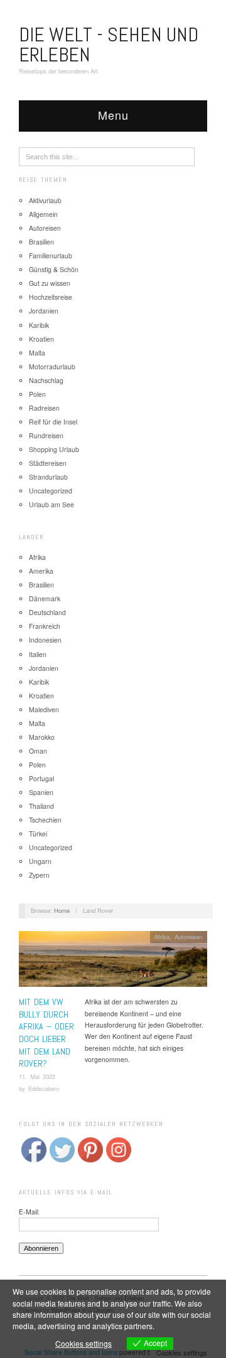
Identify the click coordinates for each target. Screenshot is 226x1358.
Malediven (44, 709)
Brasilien (41, 241)
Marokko (42, 737)
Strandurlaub (48, 477)
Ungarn (40, 861)
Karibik (39, 325)
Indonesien (45, 640)
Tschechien (45, 819)
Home (62, 910)
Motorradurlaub (52, 366)
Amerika (41, 571)
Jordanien (43, 310)
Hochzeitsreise (50, 297)
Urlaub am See (51, 504)
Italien (37, 654)
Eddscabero (43, 1088)
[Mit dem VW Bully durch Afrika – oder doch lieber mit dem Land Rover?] (113, 962)
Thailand (41, 806)
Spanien (41, 792)
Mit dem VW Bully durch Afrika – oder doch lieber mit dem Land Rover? (46, 1032)
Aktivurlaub (45, 200)
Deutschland (47, 612)
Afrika (37, 557)
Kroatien (41, 339)
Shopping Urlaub (54, 449)
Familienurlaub (50, 255)
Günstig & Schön (53, 269)
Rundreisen (46, 435)
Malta (37, 352)
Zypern (39, 875)
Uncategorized (50, 490)
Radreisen (44, 408)
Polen (37, 394)
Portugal (41, 778)
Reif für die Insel (53, 421)
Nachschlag (46, 380)
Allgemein (43, 214)
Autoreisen (45, 228)
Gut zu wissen (49, 283)
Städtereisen (48, 463)
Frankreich (44, 626)
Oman (38, 750)
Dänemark (44, 598)
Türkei (38, 833)
